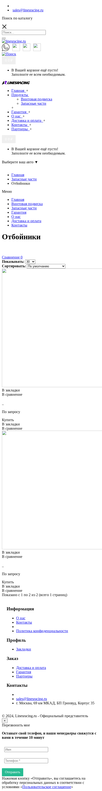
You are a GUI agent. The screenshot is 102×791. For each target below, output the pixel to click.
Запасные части (33, 103)
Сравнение (12, 257)
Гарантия (23, 672)
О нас (20, 618)
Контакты (24, 622)
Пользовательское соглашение (46, 787)
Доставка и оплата (31, 668)
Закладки (23, 649)
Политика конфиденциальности (42, 631)
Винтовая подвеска (36, 99)
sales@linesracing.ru (31, 699)
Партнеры (24, 676)
